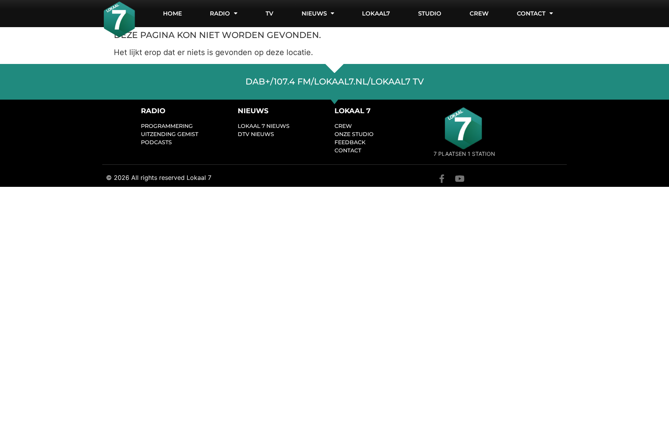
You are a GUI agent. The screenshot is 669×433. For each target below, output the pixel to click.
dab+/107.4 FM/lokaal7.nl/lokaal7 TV (334, 81)
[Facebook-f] (441, 178)
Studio (429, 13)
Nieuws (314, 13)
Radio (220, 13)
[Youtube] (459, 178)
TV (269, 13)
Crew (479, 13)
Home (172, 13)
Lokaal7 (376, 13)
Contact (531, 13)
